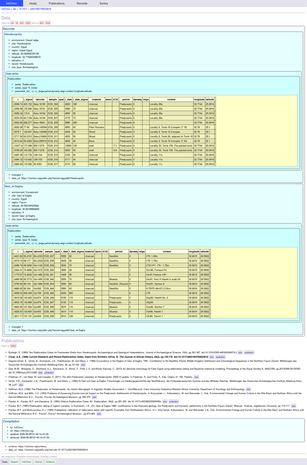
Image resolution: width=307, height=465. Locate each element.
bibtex (13, 345)
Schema (50, 461)
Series (104, 3)
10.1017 (23, 8)
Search (14, 461)
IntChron (11, 3)
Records (82, 3)
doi (14, 8)
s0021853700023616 (40, 8)
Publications (56, 3)
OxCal (38, 461)
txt (17, 22)
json (21, 22)
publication (249, 352)
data (240, 352)
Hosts (33, 3)
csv (12, 22)
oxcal (28, 22)
